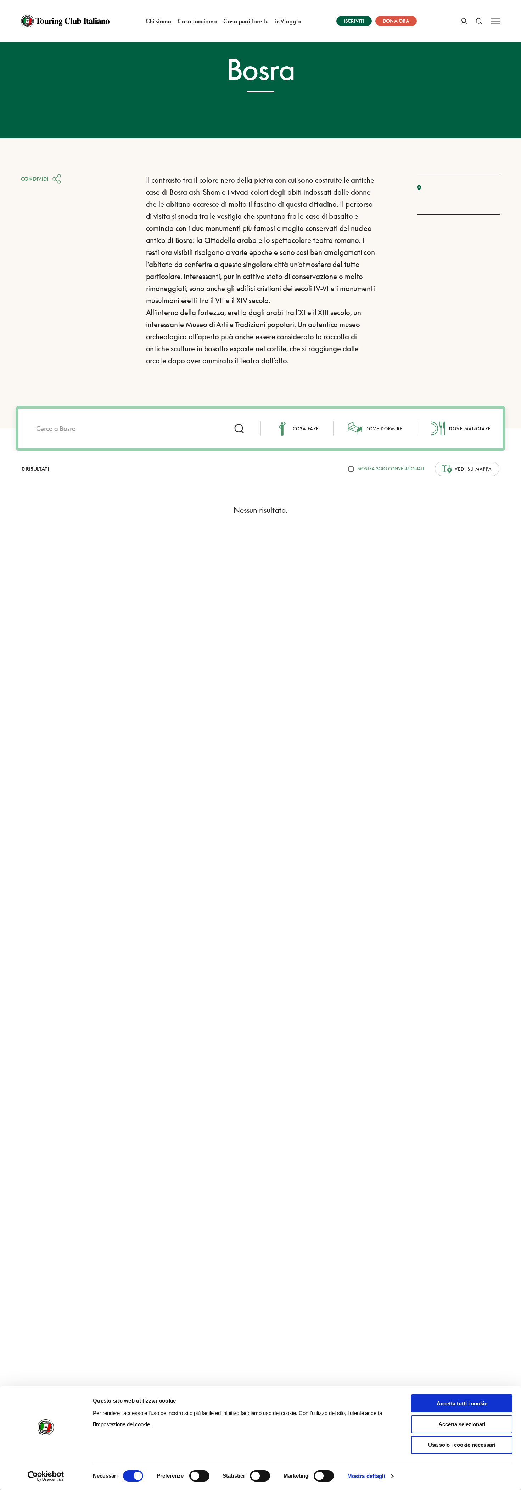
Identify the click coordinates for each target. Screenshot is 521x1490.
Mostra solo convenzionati (390, 468)
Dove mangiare (470, 428)
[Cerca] (479, 21)
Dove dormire (384, 428)
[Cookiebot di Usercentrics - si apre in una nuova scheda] (46, 1476)
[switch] (199, 1476)
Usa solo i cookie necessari (461, 1445)
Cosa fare (306, 428)
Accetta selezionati (461, 1424)
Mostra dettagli (366, 1476)
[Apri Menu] (495, 21)
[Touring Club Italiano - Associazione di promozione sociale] (65, 21)
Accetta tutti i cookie (462, 1403)
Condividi (35, 179)
